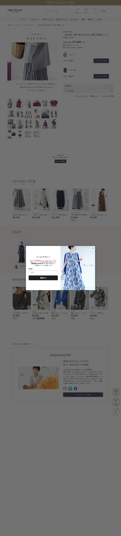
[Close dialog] (93, 248)
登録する (43, 278)
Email (30, 269)
